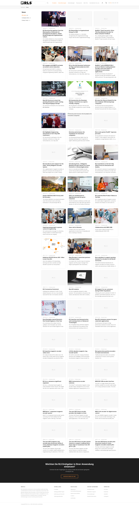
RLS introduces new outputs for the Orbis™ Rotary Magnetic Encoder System (53, 165)
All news (25, 15)
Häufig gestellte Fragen (59, 491)
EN (109, 2)
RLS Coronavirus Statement (51, 289)
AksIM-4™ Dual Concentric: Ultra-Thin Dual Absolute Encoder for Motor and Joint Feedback (104, 32)
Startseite (23, 7)
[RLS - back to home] (26, 2)
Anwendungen (71, 3)
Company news (26, 17)
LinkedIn (106, 494)
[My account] (102, 3)
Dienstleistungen (62, 3)
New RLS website (74, 289)
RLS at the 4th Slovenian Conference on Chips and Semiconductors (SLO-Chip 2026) (79, 67)
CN (115, 2)
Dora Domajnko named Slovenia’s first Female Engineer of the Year (52, 320)
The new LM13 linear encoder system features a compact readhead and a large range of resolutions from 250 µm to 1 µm (80, 444)
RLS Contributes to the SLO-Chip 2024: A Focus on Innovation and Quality (104, 165)
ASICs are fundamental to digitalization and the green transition (77, 197)
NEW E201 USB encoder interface (104, 381)
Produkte (54, 3)
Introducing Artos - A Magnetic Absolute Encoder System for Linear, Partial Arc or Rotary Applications (79, 165)
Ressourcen (79, 3)
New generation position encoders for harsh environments (105, 352)
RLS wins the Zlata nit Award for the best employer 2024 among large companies (105, 101)
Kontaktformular (90, 489)
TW (117, 2)
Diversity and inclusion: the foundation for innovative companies (77, 133)
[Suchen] (41, 3)
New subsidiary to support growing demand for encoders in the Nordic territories (105, 259)
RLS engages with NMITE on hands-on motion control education (53, 66)
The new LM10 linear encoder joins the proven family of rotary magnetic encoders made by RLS (105, 443)
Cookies (72, 495)
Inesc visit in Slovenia (75, 227)
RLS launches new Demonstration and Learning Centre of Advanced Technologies (78, 321)
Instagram (106, 496)
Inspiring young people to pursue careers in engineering (52, 228)
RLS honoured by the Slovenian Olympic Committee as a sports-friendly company (78, 101)
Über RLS (86, 3)
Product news (26, 20)
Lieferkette (73, 498)
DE (110, 2)
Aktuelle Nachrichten (91, 496)
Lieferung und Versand (59, 494)
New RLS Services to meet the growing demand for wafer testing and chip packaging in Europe (53, 101)
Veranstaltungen (91, 494)
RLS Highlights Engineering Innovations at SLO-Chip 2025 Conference (51, 133)
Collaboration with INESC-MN (103, 227)
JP (112, 2)
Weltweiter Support (91, 491)
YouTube (106, 489)
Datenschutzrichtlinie (75, 493)
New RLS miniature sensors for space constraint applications (106, 320)
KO (113, 2)
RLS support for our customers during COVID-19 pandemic (104, 290)
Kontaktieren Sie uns (94, 3)
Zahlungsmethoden (58, 496)
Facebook (106, 491)
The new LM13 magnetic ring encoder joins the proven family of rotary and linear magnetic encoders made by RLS (53, 444)
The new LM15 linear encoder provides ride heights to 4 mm (77, 412)
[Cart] (106, 3)
